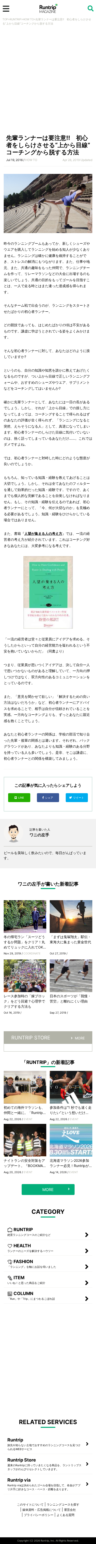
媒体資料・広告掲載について (41, 1510)
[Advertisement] (48, 81)
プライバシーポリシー (38, 1515)
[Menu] (6, 8)
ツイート (79, 797)
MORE (80, 1038)
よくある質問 (65, 1515)
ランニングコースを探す (63, 1504)
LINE (21, 797)
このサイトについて (30, 1504)
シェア (49, 797)
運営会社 (70, 1510)
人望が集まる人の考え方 (43, 533)
